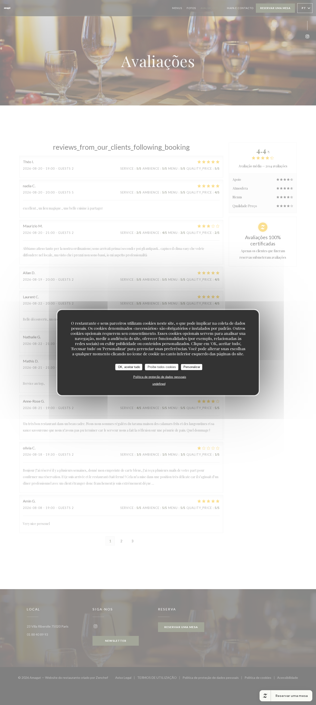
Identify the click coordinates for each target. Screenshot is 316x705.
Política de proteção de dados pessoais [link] (159, 376)
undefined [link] (158, 383)
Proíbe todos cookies (162, 367)
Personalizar (191, 367)
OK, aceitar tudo (129, 367)
